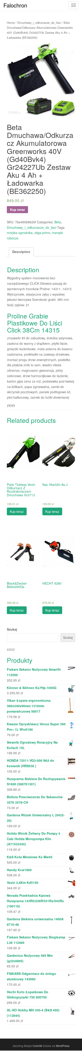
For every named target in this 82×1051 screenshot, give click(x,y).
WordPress (62, 1046)
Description (21, 251)
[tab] (21, 251)
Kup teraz (17, 209)
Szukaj (12, 629)
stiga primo (42, 232)
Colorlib (37, 1046)
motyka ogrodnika (20, 232)
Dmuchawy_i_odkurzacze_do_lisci (39, 22)
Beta (57, 222)
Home (11, 22)
